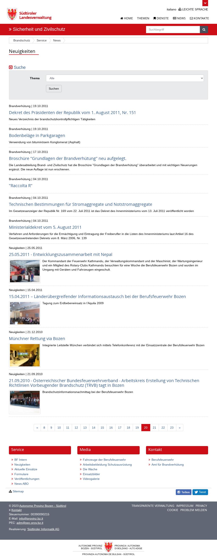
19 (137, 427)
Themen (143, 18)
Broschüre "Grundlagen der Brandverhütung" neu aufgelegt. (67, 158)
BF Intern (20, 459)
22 (163, 427)
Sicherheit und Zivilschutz (39, 29)
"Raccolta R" (20, 185)
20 (147, 427)
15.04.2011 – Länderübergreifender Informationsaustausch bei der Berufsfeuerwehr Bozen (97, 296)
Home (128, 18)
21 (154, 427)
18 (128, 427)
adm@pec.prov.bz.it (30, 522)
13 (85, 427)
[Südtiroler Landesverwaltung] (13, 15)
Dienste (162, 18)
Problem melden (193, 510)
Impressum (184, 506)
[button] (205, 3)
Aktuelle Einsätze (25, 469)
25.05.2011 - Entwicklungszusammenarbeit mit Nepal (60, 254)
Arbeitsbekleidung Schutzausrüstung (107, 464)
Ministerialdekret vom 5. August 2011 (45, 227)
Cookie (172, 510)
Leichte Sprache (194, 9)
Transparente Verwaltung (153, 506)
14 (93, 427)
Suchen (54, 88)
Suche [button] (19, 67)
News (181, 18)
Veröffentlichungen (26, 478)
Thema (35, 78)
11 (67, 427)
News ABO (21, 483)
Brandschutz (21, 40)
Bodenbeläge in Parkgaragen (37, 135)
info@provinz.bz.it (31, 518)
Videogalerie (91, 478)
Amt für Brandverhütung (168, 464)
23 (172, 427)
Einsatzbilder (91, 474)
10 (59, 427)
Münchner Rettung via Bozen (37, 338)
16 (111, 427)
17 (119, 427)
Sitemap (18, 491)
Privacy (201, 506)
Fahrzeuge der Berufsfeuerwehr (104, 459)
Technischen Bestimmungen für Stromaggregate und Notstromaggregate (80, 204)
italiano (171, 9)
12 (76, 427)
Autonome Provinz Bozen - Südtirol (42, 505)
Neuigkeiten (22, 464)
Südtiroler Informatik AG (43, 529)
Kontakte (201, 18)
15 (102, 427)
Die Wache (90, 469)
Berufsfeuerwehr (163, 459)
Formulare (21, 474)
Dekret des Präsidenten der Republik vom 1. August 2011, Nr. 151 (72, 112)
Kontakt (16, 510)
